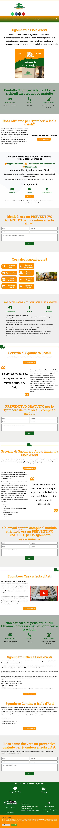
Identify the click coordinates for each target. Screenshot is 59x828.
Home (5, 19)
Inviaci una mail (10, 102)
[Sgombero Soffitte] (20, 279)
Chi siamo (14, 19)
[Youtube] (23, 14)
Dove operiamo (25, 19)
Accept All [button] (14, 824)
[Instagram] (19, 14)
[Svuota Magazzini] (3, 279)
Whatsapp (44, 792)
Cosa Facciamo (38, 19)
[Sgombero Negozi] (3, 286)
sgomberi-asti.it (19, 38)
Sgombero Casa (11, 273)
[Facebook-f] (16, 14)
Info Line (29, 102)
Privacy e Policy (10, 807)
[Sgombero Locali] (3, 266)
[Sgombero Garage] (20, 286)
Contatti (50, 19)
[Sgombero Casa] (3, 272)
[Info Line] (29, 99)
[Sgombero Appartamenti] (20, 266)
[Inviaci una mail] (10, 99)
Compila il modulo (48, 102)
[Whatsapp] (12, 14)
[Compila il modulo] (49, 99)
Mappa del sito (10, 812)
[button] (56, 19)
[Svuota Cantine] (20, 272)
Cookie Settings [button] (6, 824)
